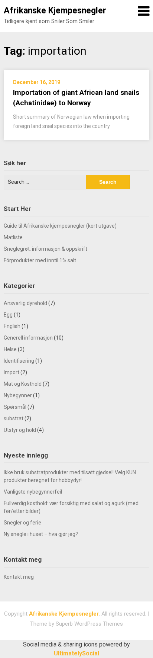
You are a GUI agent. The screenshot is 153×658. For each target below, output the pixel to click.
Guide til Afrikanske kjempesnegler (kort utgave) (60, 226)
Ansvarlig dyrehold (25, 303)
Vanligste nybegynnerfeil (33, 492)
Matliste (13, 237)
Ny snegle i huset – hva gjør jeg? (41, 534)
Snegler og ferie (22, 523)
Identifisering (19, 361)
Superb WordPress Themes (89, 623)
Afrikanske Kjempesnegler (55, 11)
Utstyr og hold (20, 430)
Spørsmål (15, 407)
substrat (13, 418)
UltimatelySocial (76, 653)
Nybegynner (18, 395)
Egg (8, 315)
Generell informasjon (28, 338)
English (12, 326)
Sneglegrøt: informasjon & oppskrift (45, 249)
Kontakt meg (19, 577)
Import (11, 372)
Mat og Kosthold (23, 384)
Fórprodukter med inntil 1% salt (40, 260)
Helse (10, 349)
